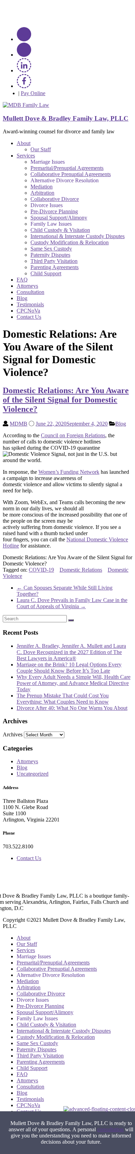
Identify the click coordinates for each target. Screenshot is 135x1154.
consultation (110, 1129)
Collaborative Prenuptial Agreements (70, 174)
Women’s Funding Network (68, 472)
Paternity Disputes (50, 255)
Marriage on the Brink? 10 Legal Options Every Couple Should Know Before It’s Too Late (69, 668)
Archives (12, 734)
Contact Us (29, 317)
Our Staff (40, 149)
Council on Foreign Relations (73, 435)
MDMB (18, 424)
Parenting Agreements (54, 267)
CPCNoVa (28, 311)
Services (26, 156)
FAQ (22, 280)
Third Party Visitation (54, 261)
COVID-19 (41, 570)
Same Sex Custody (51, 249)
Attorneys (27, 286)
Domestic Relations (81, 570)
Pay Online (33, 93)
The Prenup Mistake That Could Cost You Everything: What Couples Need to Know (63, 699)
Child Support (45, 273)
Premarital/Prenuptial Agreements (67, 168)
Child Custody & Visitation (60, 230)
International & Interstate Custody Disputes (77, 236)
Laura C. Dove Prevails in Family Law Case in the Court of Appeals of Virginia (72, 603)
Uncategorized (32, 774)
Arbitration (42, 193)
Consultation (30, 292)
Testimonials (30, 304)
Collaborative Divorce (54, 199)
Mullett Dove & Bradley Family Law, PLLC (65, 118)
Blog (22, 298)
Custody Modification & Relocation (69, 242)
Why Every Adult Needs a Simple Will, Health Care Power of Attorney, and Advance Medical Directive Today (73, 683)
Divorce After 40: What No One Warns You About (72, 708)
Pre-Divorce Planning (54, 211)
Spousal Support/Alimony (58, 218)
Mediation (41, 187)
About (23, 143)
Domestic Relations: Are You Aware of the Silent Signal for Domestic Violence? (66, 399)
